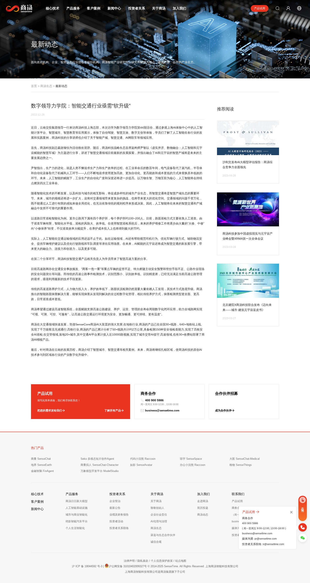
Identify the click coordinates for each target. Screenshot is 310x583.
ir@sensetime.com (273, 544)
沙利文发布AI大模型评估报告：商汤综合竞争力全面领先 (247, 164)
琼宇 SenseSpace (191, 458)
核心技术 (52, 8)
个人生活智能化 (75, 528)
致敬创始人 (157, 507)
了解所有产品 (112, 410)
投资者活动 (116, 521)
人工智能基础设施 (77, 507)
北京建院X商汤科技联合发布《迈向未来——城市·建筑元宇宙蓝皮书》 (247, 307)
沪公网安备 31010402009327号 (128, 566)
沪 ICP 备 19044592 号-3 (87, 566)
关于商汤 (159, 8)
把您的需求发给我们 (49, 410)
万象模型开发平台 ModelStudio (100, 471)
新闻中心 (114, 8)
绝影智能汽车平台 (77, 521)
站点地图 (180, 560)
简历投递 (202, 507)
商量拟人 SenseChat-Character (100, 464)
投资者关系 (136, 8)
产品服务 (73, 8)
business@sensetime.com (162, 410)
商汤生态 (46, 86)
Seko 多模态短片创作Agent (97, 458)
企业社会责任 (159, 514)
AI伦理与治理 (159, 521)
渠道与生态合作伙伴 (163, 535)
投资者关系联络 (119, 528)
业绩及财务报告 (119, 514)
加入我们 (179, 8)
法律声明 (129, 560)
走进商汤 (202, 501)
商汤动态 (202, 514)
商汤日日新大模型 (77, 501)
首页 (34, 86)
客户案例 (93, 8)
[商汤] (16, 8)
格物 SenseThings (240, 464)
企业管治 (114, 501)
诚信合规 (156, 541)
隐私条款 (142, 560)
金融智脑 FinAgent (42, 471)
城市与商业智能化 (77, 514)
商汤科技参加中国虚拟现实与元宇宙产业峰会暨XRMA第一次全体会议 (247, 236)
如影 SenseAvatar (141, 464)
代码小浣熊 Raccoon (142, 458)
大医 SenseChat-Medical (244, 458)
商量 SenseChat (41, 458)
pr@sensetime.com (266, 538)
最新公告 (114, 507)
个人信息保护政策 (162, 560)
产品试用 (259, 8)
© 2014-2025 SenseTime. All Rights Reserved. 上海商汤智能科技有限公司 (193, 566)
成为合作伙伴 (223, 410)
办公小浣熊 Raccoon (192, 464)
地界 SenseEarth (41, 464)
